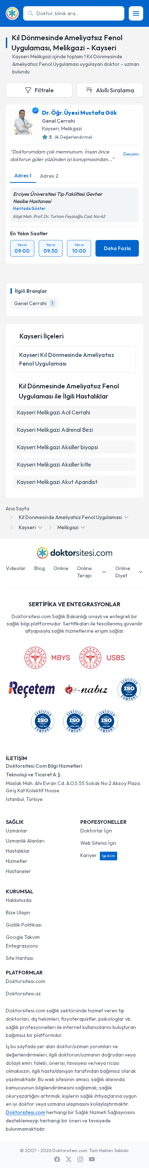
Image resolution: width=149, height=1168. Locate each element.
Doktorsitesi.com (25, 981)
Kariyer (97, 855)
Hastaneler (18, 871)
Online (61, 568)
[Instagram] (80, 1159)
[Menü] (136, 13)
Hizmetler (16, 861)
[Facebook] (57, 1159)
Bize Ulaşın (18, 912)
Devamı (131, 154)
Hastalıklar (18, 851)
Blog (39, 568)
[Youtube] (92, 1159)
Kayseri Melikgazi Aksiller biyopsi (57, 447)
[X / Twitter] (69, 1159)
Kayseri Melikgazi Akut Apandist (57, 481)
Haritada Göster (29, 208)
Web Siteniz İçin (98, 843)
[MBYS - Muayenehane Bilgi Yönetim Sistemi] (47, 657)
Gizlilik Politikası (24, 925)
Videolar (16, 568)
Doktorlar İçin (96, 830)
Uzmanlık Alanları (25, 841)
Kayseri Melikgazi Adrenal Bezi (55, 429)
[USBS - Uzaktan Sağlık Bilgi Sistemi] (102, 657)
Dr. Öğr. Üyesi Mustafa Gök (79, 112)
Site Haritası (19, 958)
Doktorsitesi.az (23, 993)
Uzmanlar (16, 830)
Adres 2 (49, 176)
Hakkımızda (18, 900)
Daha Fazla (117, 248)
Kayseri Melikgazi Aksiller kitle (54, 464)
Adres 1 (22, 175)
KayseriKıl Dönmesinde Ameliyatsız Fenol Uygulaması (66, 359)
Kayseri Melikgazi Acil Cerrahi (53, 412)
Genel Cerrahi (58, 121)
